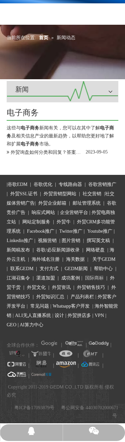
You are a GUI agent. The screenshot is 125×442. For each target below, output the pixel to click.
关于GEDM (103, 259)
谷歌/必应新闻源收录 (58, 249)
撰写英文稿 (98, 240)
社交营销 (92, 193)
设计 (59, 315)
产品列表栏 (82, 296)
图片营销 (71, 240)
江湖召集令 (18, 278)
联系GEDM (21, 268)
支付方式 (49, 268)
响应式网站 (43, 212)
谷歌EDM (17, 184)
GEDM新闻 (75, 268)
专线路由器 (70, 184)
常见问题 (39, 306)
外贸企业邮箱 (53, 203)
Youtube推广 (99, 231)
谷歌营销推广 (102, 184)
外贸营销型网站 (60, 193)
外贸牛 (64, 221)
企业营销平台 (74, 212)
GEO (11, 324)
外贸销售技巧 (91, 287)
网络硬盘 (95, 249)
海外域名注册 (46, 259)
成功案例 (71, 278)
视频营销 (47, 240)
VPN (99, 315)
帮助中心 (103, 268)
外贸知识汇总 (50, 296)
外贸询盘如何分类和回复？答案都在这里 (53, 152)
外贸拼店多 (79, 315)
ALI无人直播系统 (33, 315)
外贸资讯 (61, 287)
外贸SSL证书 (23, 193)
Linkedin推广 (20, 240)
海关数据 (76, 259)
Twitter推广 (70, 231)
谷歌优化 (43, 184)
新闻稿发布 (18, 249)
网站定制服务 (36, 221)
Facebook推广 (40, 231)
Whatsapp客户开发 (71, 306)
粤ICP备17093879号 (34, 407)
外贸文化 (36, 287)
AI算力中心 (31, 324)
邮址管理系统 (87, 203)
